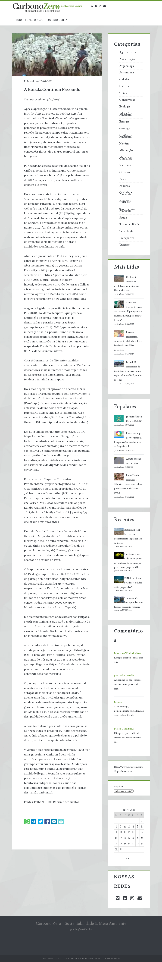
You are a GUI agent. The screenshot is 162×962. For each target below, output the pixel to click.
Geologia (125, 128)
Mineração (126, 150)
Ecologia (124, 106)
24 (120, 843)
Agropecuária (127, 52)
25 (125, 843)
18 (125, 838)
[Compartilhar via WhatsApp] (27, 821)
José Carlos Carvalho (124, 675)
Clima (123, 93)
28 (137, 843)
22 (142, 838)
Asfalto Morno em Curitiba (133, 461)
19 (129, 838)
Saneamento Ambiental (127, 210)
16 (116, 838)
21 (138, 838)
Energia (124, 121)
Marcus (118, 702)
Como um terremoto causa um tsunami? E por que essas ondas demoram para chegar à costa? (128, 311)
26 (129, 843)
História (124, 143)
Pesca (122, 179)
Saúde (123, 218)
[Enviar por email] (54, 821)
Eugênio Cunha (57, 20)
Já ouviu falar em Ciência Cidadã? (134, 419)
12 (129, 832)
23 (116, 843)
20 (133, 838)
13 (133, 832)
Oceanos (124, 172)
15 (142, 832)
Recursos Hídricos (125, 201)
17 (121, 838)
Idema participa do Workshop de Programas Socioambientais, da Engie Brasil (128, 440)
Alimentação (127, 59)
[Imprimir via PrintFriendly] (61, 821)
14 (138, 832)
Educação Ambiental (125, 114)
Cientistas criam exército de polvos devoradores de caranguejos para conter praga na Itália (128, 561)
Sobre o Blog (34, 20)
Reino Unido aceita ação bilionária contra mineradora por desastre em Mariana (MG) (128, 484)
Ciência (124, 86)
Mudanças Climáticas (125, 158)
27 (133, 843)
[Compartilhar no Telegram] (33, 821)
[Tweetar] (40, 821)
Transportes (126, 238)
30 (116, 849)
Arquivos (118, 786)
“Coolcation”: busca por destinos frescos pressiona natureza (128, 602)
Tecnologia (126, 231)
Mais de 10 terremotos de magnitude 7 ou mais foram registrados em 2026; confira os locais (128, 371)
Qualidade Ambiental (125, 193)
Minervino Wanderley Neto (127, 653)
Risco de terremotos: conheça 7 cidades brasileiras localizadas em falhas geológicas (128, 341)
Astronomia (126, 72)
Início (18, 20)
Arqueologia (126, 66)
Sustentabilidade (129, 224)
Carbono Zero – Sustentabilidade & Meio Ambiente (81, 923)
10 (121, 832)
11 (125, 832)
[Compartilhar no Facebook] (47, 821)
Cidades (124, 79)
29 (142, 843)
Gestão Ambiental (125, 136)
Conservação (127, 100)
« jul (128, 858)
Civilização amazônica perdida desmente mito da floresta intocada (126, 284)
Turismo (124, 245)
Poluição (124, 186)
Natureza (125, 165)
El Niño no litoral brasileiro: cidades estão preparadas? (128, 583)
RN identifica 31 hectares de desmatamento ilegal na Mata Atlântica (128, 536)
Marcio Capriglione (124, 728)
